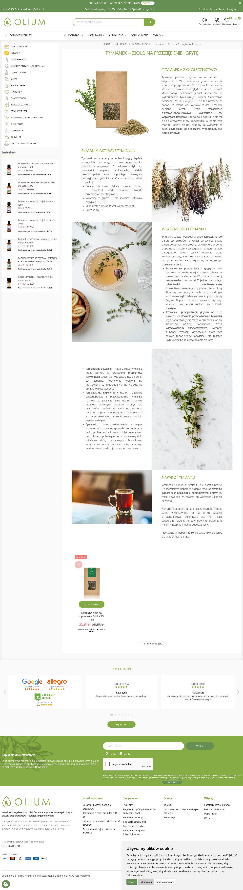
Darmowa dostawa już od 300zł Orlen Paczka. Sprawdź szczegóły (118, 9)
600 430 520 (11, 846)
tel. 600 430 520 (10, 9)
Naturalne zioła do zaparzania (27, 117)
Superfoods (17, 124)
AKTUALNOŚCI (116, 35)
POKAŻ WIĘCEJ (172, 782)
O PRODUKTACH (72, 35)
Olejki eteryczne (19, 59)
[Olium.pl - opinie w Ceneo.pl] (45, 699)
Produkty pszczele (20, 111)
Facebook (219, 9)
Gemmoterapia (18, 98)
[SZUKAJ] (149, 22)
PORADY (157, 35)
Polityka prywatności (214, 809)
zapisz (113, 754)
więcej (118, 724)
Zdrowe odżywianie (21, 104)
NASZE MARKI (95, 35)
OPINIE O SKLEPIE (139, 35)
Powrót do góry (154, 643)
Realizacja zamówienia (134, 821)
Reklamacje (169, 817)
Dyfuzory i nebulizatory (23, 143)
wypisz (127, 754)
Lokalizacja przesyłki (133, 826)
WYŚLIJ (199, 745)
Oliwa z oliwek (18, 72)
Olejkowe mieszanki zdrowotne (27, 66)
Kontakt (167, 804)
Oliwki (14, 78)
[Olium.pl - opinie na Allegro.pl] (57, 684)
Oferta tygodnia (19, 46)
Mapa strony (210, 813)
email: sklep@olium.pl (32, 9)
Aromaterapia (18, 85)
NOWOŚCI (15, 53)
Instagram (232, 9)
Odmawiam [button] (146, 882)
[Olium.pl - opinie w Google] (32, 684)
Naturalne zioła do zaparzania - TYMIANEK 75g (91, 616)
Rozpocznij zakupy (20, 35)
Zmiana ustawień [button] (165, 882)
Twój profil (128, 804)
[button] (205, 22)
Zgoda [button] (131, 882)
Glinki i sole (17, 130)
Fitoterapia (16, 91)
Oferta (207, 818)
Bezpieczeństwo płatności (217, 804)
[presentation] (5, 691)
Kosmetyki (16, 137)
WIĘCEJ (146, 3)
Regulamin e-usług (133, 817)
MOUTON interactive (79, 875)
